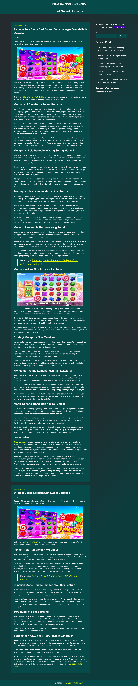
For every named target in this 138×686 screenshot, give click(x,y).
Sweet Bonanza (20, 442)
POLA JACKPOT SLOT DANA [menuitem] (33, 97)
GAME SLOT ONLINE (20, 26)
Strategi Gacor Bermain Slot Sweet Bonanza (42, 492)
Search (98, 32)
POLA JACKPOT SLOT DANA (72, 683)
